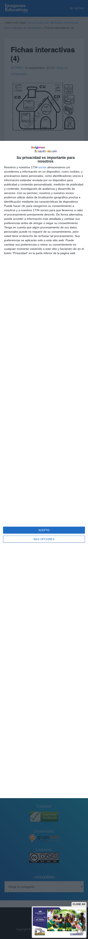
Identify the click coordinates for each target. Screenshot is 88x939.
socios (42, 167)
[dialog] (44, 469)
